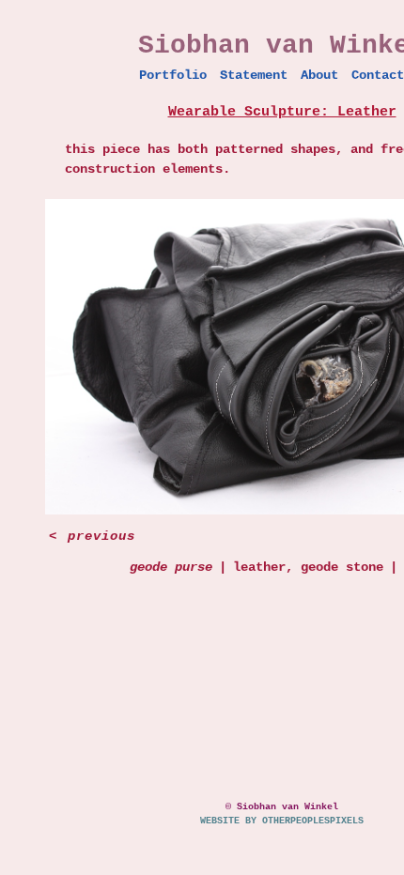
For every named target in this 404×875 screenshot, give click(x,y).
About (319, 75)
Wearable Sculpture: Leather (282, 112)
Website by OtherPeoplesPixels (282, 821)
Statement (253, 75)
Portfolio (173, 75)
